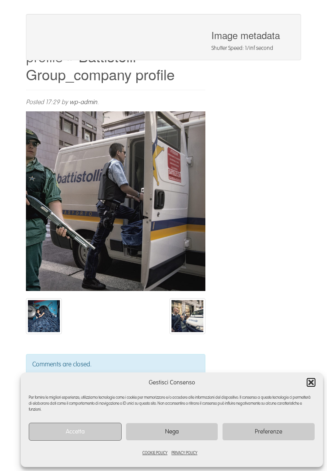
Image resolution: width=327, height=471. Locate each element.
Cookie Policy (154, 453)
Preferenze (268, 432)
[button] (311, 382)
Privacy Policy (184, 453)
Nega (172, 432)
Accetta (75, 432)
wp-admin (83, 102)
